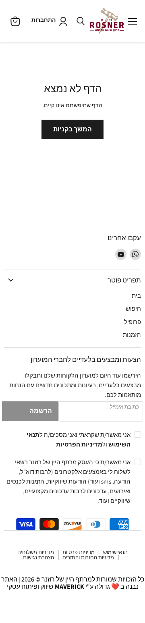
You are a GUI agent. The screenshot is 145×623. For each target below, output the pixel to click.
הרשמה (40, 411)
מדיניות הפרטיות (79, 444)
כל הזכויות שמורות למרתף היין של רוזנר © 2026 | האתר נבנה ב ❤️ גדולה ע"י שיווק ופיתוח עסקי (72, 583)
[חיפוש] (80, 21)
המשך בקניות (72, 129)
